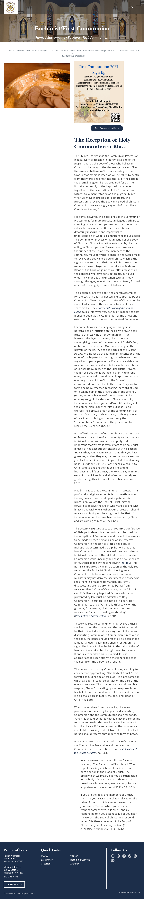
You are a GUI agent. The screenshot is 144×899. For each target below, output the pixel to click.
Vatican (74, 856)
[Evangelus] (112, 860)
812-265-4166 (11, 876)
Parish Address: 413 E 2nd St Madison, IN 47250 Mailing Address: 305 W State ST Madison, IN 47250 (13, 864)
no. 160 (125, 562)
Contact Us (14, 884)
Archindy (74, 863)
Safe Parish (47, 859)
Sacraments (56, 37)
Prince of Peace (16, 893)
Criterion (45, 863)
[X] (129, 856)
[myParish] (135, 856)
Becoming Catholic (80, 859)
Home (40, 37)
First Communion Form (107, 128)
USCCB (44, 856)
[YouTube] (112, 856)
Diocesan (136, 892)
